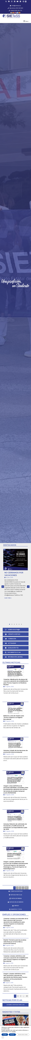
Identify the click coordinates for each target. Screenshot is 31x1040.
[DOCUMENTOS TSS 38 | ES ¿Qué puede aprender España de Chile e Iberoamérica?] (15, 1023)
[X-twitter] (6, 1)
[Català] (13, 12)
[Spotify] (20, 1)
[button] (26, 21)
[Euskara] (11, 12)
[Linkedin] (14, 1)
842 (27, 888)
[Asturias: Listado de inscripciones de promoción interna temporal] (15, 743)
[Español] (19, 12)
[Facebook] (8, 1)
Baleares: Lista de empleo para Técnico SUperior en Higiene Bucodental (13, 717)
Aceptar (5, 1034)
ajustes (14, 1031)
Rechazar (12, 1034)
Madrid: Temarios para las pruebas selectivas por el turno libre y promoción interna (14, 941)
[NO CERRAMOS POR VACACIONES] (15, 559)
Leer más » (8, 598)
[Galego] (17, 12)
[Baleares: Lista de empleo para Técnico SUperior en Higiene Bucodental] (15, 708)
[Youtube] (17, 1)
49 (27, 996)
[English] (15, 12)
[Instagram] (11, 1)
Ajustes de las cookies (23, 1034)
